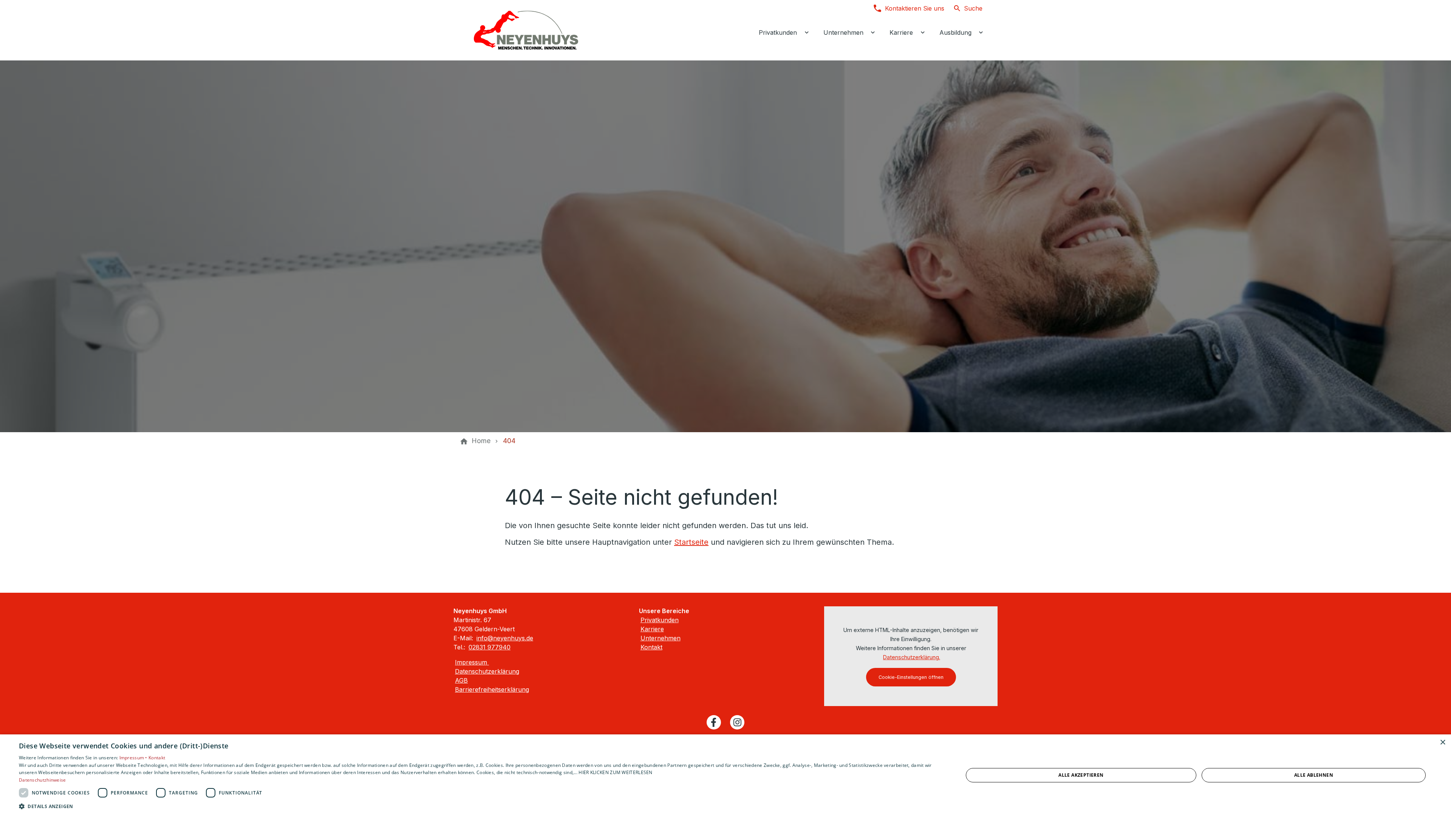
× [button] (1442, 742)
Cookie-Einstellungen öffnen (911, 677)
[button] (477, 806)
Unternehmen (660, 638)
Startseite (691, 542)
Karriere (652, 629)
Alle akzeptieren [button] (1080, 775)
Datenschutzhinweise (42, 780)
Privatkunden (659, 620)
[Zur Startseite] (526, 30)
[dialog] (725, 775)
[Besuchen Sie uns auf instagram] (737, 722)
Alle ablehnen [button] (1313, 775)
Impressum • (134, 757)
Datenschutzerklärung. (911, 657)
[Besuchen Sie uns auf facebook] (714, 722)
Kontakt (651, 647)
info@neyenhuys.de (504, 638)
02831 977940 (489, 647)
